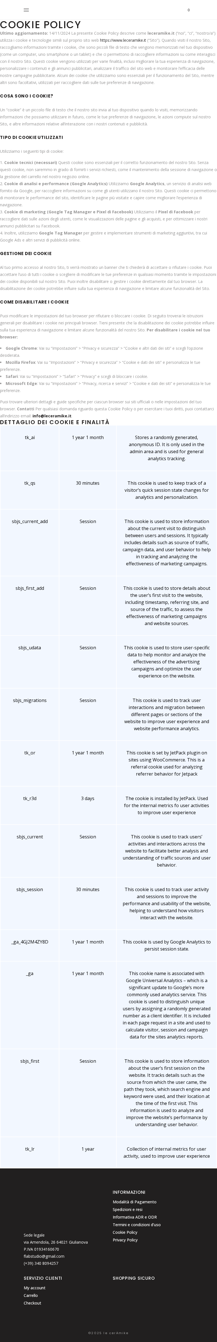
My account (34, 1287)
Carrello (31, 1295)
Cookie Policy (125, 1232)
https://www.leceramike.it (123, 40)
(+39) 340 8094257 (41, 1263)
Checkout (32, 1303)
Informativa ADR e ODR (135, 1217)
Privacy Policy (125, 1240)
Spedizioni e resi (127, 1209)
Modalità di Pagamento (135, 1201)
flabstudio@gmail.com (44, 1256)
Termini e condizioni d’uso (137, 1224)
